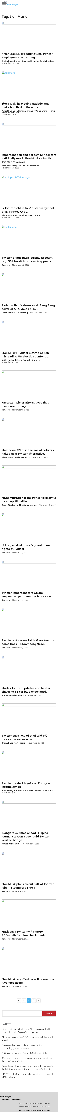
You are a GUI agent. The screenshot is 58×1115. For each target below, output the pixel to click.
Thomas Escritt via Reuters (15, 457)
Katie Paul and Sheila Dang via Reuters (21, 360)
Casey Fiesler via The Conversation (19, 505)
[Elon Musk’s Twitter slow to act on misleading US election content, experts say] (29, 335)
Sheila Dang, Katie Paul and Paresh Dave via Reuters (27, 790)
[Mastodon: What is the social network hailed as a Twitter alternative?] (29, 432)
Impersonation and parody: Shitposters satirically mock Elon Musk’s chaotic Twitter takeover (29, 158)
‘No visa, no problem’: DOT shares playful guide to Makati (28, 1039)
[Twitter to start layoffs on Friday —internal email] (29, 765)
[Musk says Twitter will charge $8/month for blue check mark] (29, 914)
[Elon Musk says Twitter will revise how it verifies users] (29, 961)
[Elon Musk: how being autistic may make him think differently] (29, 85)
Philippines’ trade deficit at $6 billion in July (24, 1053)
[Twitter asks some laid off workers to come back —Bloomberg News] (29, 622)
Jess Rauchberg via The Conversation (20, 166)
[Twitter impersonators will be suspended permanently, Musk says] (29, 575)
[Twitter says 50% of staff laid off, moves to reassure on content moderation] (29, 718)
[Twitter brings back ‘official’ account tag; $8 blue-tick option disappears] (29, 240)
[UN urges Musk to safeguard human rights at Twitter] (29, 527)
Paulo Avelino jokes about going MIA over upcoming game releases (24, 1047)
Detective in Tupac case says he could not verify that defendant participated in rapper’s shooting (27, 1068)
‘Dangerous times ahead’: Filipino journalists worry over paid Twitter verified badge (26, 836)
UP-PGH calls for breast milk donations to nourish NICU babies (28, 1076)
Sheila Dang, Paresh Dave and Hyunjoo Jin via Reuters (28, 61)
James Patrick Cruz (11, 844)
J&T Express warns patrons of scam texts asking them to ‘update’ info (27, 1060)
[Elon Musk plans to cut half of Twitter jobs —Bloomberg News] (29, 866)
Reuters (6, 265)
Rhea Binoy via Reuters (13, 695)
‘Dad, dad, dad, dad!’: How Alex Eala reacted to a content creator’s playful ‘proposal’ (27, 1031)
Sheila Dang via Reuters (13, 743)
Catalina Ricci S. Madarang (15, 313)
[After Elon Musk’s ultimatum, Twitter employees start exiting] (29, 36)
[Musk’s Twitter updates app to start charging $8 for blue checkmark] (29, 670)
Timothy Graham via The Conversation (21, 215)
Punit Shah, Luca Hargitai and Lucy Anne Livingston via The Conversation (28, 112)
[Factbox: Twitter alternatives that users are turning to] (29, 384)
